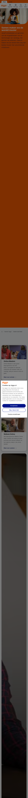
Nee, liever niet (14, 410)
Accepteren (14, 406)
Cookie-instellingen (14, 414)
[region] (14, 399)
